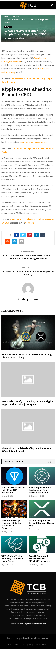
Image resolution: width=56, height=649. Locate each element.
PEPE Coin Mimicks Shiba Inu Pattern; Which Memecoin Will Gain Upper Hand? (28, 257)
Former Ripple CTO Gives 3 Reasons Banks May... (41, 523)
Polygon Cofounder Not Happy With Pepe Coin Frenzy (28, 273)
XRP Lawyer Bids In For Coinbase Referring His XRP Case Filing (26, 356)
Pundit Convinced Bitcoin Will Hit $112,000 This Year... (39, 559)
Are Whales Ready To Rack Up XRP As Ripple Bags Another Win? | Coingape (27, 403)
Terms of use (41, 644)
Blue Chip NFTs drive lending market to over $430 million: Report (27, 450)
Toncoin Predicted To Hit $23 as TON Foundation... (13, 490)
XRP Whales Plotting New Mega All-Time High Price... (12, 559)
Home (10, 644)
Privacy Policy (28, 644)
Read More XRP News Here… (33, 142)
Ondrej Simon (12, 38)
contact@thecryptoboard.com (33, 623)
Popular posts (13, 461)
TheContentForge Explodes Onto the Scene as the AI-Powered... (11, 524)
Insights (8, 27)
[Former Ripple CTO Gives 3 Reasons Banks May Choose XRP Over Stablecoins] (42, 509)
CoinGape (29, 223)
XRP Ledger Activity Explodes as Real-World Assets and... (40, 490)
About (17, 644)
